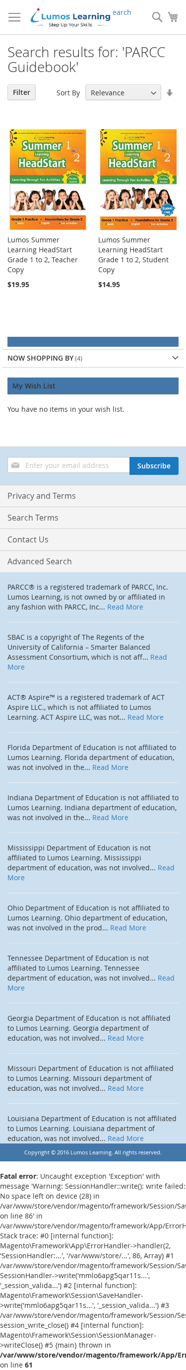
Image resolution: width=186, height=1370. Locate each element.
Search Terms (33, 517)
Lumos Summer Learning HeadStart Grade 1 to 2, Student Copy (133, 254)
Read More (125, 606)
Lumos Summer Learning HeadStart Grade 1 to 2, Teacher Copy (42, 254)
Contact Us (28, 539)
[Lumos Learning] (70, 17)
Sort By (68, 92)
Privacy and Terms (41, 495)
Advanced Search (39, 561)
